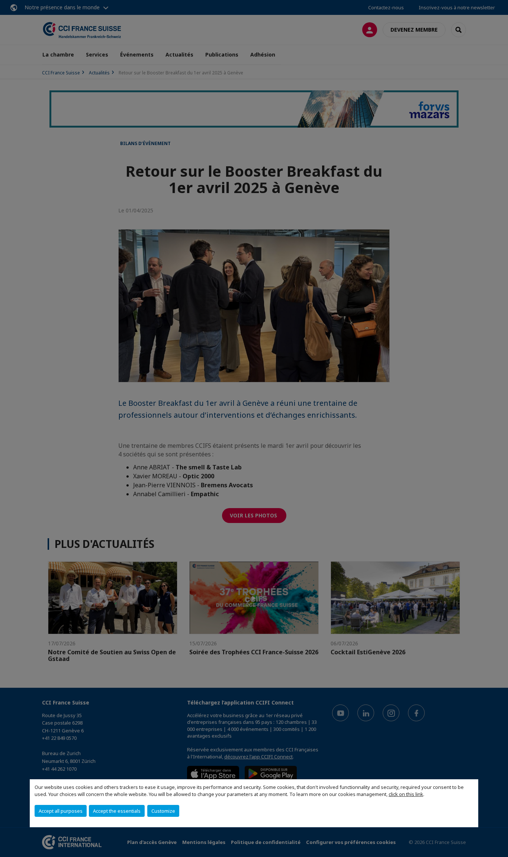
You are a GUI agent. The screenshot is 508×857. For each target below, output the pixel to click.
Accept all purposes (61, 811)
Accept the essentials (117, 811)
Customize (163, 811)
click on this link (406, 794)
